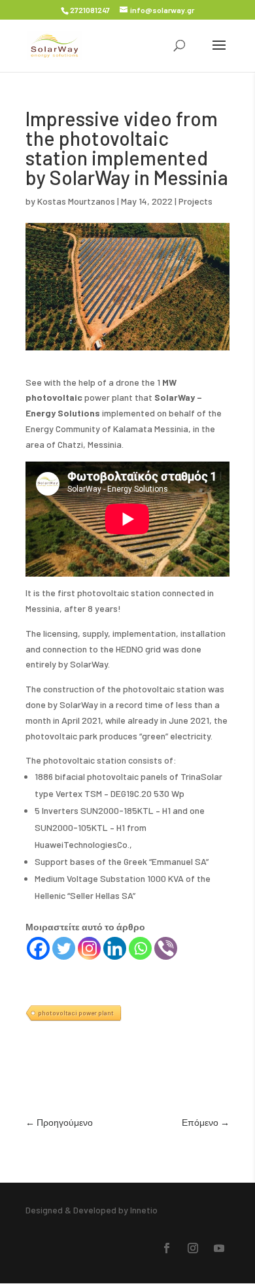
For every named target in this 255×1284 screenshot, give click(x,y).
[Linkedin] (114, 948)
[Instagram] (89, 948)
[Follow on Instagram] (192, 1248)
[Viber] (165, 948)
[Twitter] (63, 948)
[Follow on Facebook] (166, 1248)
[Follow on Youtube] (219, 1248)
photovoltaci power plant (76, 1013)
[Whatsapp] (140, 948)
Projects (195, 201)
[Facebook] (38, 948)
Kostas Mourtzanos (76, 201)
